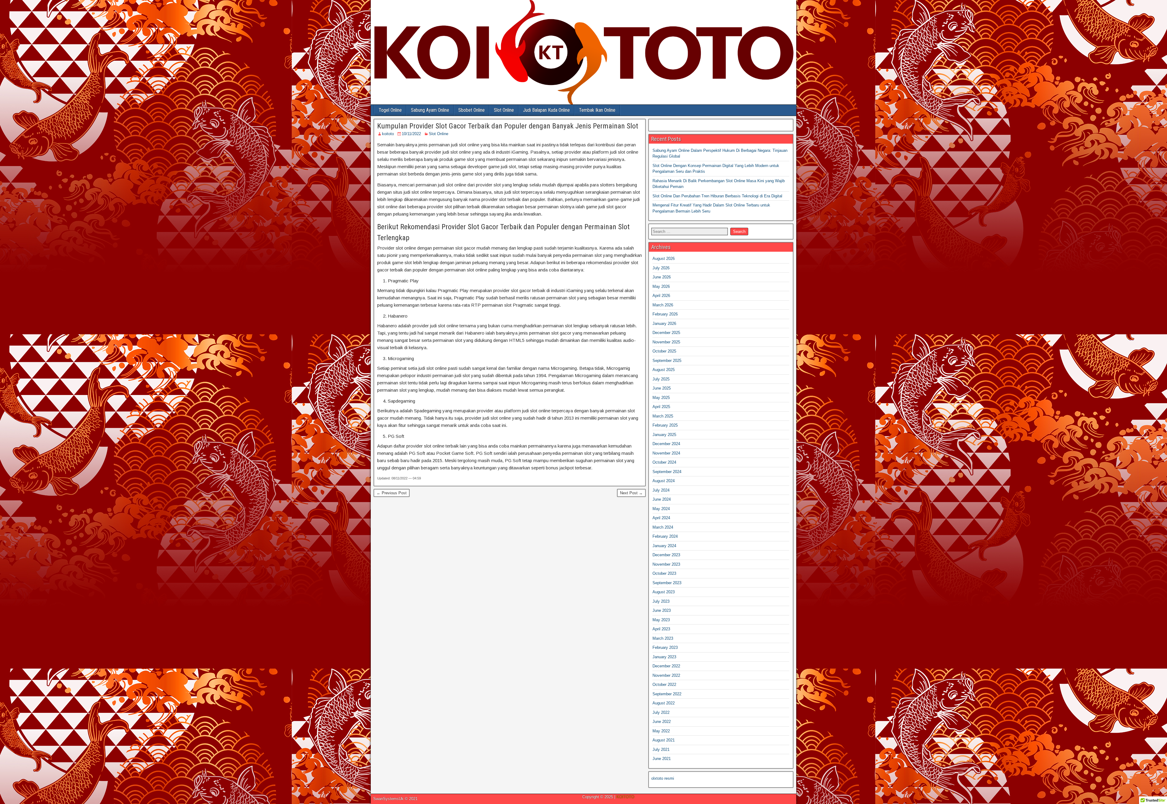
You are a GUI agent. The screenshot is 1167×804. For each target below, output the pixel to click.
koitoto (388, 133)
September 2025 (666, 360)
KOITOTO (625, 797)
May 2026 (661, 286)
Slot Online (504, 110)
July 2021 (661, 749)
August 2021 (663, 740)
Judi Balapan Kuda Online (546, 110)
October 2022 (664, 684)
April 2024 (661, 518)
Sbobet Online (471, 110)
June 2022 (661, 721)
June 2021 (661, 758)
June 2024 (661, 499)
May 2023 (661, 620)
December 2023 (666, 555)
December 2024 (666, 443)
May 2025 (661, 397)
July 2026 (661, 268)
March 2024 (662, 527)
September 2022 (666, 694)
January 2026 (664, 323)
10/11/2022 (411, 133)
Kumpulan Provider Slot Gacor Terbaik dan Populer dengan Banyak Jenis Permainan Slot (507, 126)
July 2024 (661, 490)
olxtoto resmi (662, 778)
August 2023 (663, 592)
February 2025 (665, 425)
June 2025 (661, 388)
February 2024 (665, 536)
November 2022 (666, 675)
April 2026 (661, 295)
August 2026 (663, 258)
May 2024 (661, 508)
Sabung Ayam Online (430, 110)
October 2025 (664, 351)
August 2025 (663, 369)
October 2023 (664, 573)
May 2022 (661, 731)
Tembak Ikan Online (597, 110)
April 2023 (661, 629)
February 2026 (665, 314)
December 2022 (666, 666)
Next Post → (631, 493)
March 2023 (662, 638)
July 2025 (661, 379)
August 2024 (663, 481)
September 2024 (666, 471)
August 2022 (663, 703)
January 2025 (664, 434)
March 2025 (662, 416)
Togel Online (390, 110)
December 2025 (666, 332)
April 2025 (661, 406)
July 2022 (661, 712)
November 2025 (666, 342)
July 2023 (661, 601)
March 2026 (662, 305)
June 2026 (661, 277)
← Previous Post (392, 493)
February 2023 (665, 647)
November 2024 (666, 453)
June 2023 (661, 610)
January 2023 (664, 657)
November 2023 (666, 564)
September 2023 (666, 583)
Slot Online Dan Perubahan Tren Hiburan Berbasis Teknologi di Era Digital (717, 196)
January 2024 (664, 545)
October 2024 (664, 462)
